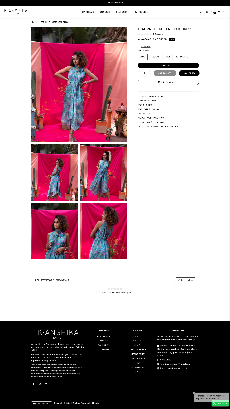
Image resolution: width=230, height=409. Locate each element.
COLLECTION (103, 345)
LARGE (167, 56)
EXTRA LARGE (182, 56)
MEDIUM (155, 56)
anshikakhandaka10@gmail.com (175, 364)
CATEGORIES (103, 349)
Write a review (185, 280)
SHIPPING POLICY (137, 354)
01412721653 (165, 359)
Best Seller (103, 340)
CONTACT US (138, 340)
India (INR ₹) (42, 403)
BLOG (137, 371)
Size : (143, 50)
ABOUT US (137, 336)
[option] (79, 84)
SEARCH (137, 345)
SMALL (142, 56)
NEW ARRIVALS (103, 336)
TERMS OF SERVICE (138, 349)
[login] (207, 12)
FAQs (138, 363)
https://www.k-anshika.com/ (173, 368)
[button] (201, 12)
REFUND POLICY (138, 367)
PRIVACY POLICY (138, 358)
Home (34, 22)
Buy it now (189, 73)
